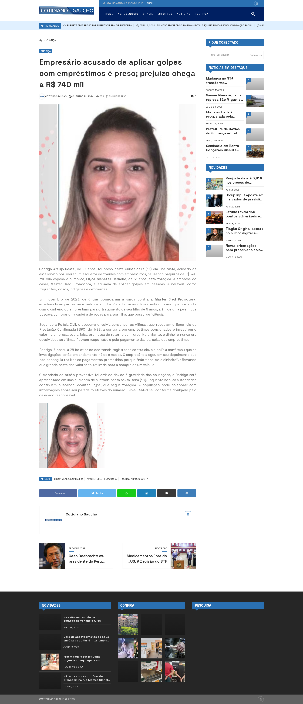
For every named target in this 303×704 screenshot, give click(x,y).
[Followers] (256, 3)
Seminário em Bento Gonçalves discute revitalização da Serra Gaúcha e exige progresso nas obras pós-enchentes (224, 148)
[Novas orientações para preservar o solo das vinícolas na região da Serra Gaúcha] (214, 251)
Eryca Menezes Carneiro (68, 478)
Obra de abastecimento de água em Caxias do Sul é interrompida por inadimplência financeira (86, 638)
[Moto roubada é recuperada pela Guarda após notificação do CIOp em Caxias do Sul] (255, 118)
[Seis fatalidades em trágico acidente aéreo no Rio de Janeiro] (175, 624)
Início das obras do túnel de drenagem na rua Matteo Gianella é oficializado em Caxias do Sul (86, 678)
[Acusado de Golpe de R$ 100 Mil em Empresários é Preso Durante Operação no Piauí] (175, 671)
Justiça (51, 40)
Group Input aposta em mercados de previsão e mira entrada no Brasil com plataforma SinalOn (245, 197)
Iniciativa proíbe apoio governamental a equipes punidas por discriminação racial (187, 25)
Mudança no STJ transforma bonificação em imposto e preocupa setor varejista (223, 80)
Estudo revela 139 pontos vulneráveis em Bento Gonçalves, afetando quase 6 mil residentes (244, 214)
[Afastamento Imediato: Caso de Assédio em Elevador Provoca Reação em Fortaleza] (128, 648)
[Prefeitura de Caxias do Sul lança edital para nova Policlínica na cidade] (255, 134)
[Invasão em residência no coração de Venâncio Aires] (50, 622)
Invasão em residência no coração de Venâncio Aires (82, 619)
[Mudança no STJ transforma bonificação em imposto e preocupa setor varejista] (255, 84)
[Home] (40, 40)
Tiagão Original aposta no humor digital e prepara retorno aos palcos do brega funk (244, 231)
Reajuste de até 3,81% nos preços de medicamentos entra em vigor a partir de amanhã (244, 180)
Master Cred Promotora (102, 478)
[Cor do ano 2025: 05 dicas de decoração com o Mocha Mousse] (151, 648)
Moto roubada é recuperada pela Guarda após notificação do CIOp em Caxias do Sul (222, 114)
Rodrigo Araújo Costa (134, 478)
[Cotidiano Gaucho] (66, 10)
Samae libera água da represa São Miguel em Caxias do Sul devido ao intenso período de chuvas (225, 97)
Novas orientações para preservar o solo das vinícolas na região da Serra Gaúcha (245, 248)
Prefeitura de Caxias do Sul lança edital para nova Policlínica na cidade (223, 131)
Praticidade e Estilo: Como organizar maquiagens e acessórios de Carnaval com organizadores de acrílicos (83, 658)
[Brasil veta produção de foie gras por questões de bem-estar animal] (175, 648)
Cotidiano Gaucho (81, 514)
